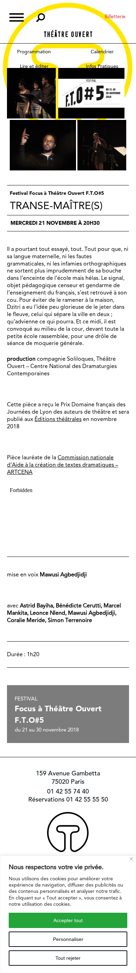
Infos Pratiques (102, 66)
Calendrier (102, 51)
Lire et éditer (34, 66)
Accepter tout (68, 920)
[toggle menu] (16, 16)
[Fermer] (131, 858)
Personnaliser (68, 939)
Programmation (34, 51)
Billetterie (115, 16)
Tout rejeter (68, 958)
